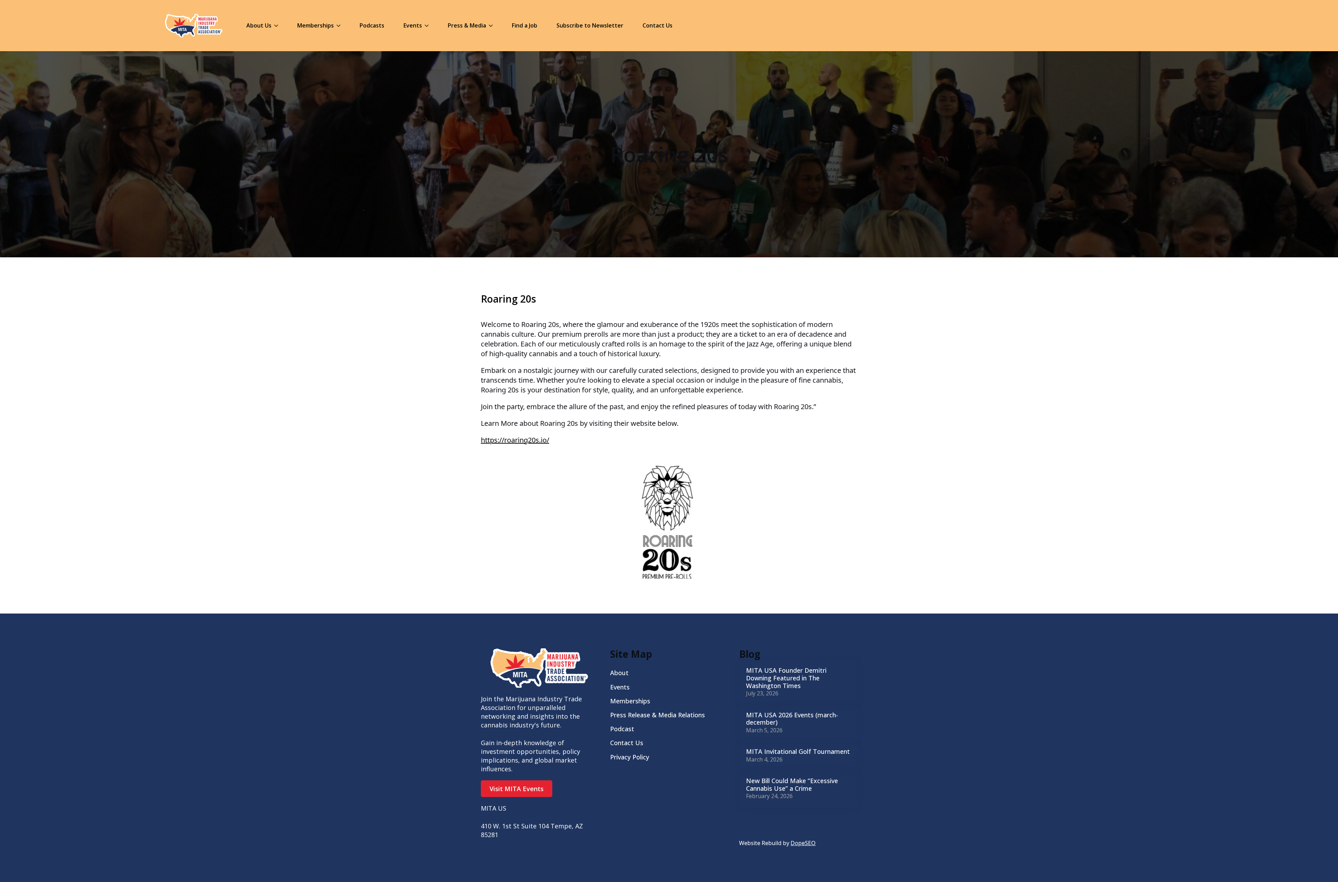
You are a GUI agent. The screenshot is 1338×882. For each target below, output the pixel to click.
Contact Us (657, 25)
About (619, 673)
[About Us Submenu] (278, 25)
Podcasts (372, 25)
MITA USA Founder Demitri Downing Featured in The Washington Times (786, 678)
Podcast (622, 729)
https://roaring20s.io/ (515, 440)
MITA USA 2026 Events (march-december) (792, 718)
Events (412, 25)
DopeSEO (803, 843)
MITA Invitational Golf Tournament (798, 752)
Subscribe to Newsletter (589, 25)
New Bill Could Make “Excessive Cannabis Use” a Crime (792, 784)
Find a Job (524, 25)
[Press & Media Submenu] (493, 25)
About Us (258, 25)
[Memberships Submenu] (340, 25)
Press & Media (467, 25)
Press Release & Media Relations (657, 715)
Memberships (315, 25)
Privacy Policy (629, 757)
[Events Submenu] (429, 25)
